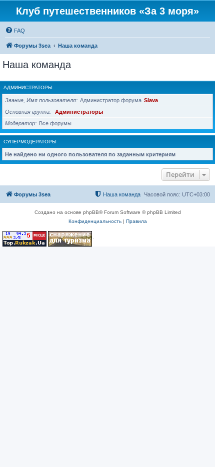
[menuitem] (15, 31)
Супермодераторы (30, 141)
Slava (151, 100)
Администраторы (28, 87)
